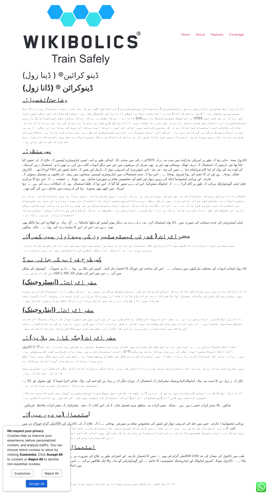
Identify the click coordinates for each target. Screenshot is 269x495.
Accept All (36, 484)
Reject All (52, 473)
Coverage (236, 34)
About (200, 34)
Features (217, 34)
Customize (22, 473)
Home (185, 34)
